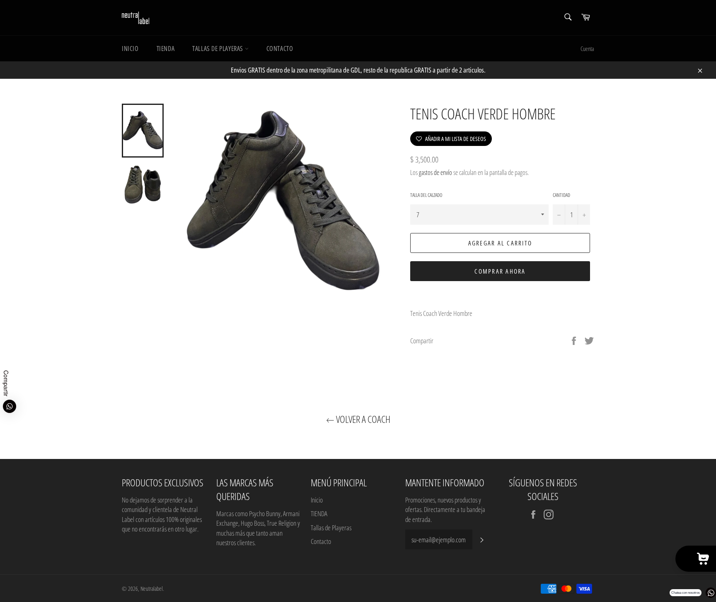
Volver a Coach (362, 419)
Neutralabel (151, 588)
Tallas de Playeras (218, 48)
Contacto (279, 48)
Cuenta (587, 48)
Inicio (130, 48)
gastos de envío (435, 172)
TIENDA (166, 48)
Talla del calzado (426, 195)
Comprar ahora (499, 271)
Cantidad (561, 195)
